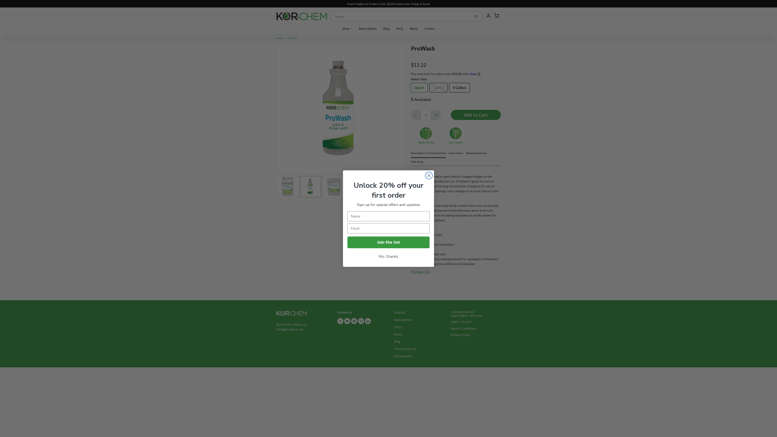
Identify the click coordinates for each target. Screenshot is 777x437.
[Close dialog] (428, 175)
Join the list (388, 242)
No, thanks (388, 256)
